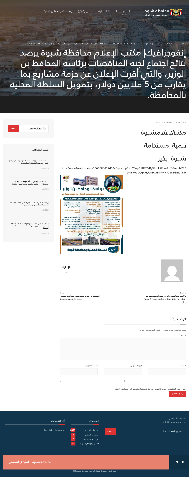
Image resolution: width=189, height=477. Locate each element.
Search (13, 128)
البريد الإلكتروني (135, 365)
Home (183, 43)
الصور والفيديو (92, 434)
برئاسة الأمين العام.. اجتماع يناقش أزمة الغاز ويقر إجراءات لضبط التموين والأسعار (29, 203)
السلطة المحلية (107, 11)
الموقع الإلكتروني (91, 365)
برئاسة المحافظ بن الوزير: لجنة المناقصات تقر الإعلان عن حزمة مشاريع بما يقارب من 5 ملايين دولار (165, 298)
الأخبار (126, 12)
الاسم (183, 365)
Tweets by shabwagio (54, 430)
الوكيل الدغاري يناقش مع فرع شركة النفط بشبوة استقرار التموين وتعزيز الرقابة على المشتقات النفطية (30, 225)
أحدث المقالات (40, 150)
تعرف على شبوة (54, 11)
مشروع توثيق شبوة (81, 11)
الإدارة (159, 122)
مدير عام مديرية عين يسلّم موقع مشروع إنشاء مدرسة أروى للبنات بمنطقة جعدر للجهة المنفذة (30, 182)
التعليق (182, 335)
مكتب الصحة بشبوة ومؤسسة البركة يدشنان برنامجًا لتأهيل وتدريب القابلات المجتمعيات (29, 161)
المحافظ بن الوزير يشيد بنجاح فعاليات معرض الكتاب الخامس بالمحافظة (80, 296)
